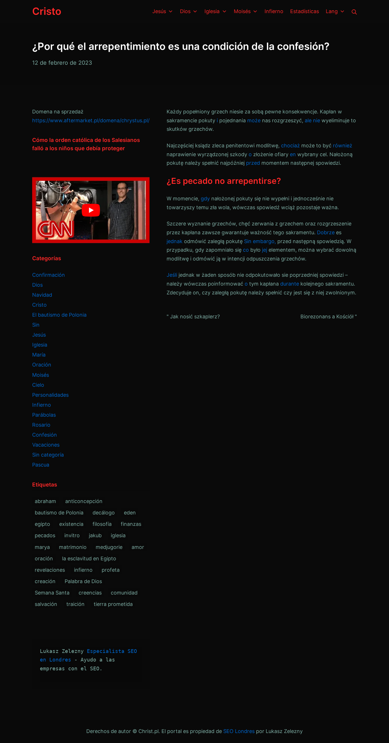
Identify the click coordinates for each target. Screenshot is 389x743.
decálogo (104, 513)
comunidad (124, 593)
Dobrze (326, 232)
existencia (71, 524)
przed (253, 163)
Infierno (41, 405)
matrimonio (73, 547)
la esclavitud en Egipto (89, 558)
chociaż (290, 145)
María (39, 355)
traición (75, 604)
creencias (90, 593)
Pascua (40, 465)
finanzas (131, 524)
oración (44, 558)
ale (308, 120)
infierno (83, 570)
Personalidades (50, 395)
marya (42, 547)
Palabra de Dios (83, 581)
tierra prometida (113, 604)
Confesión (44, 435)
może (254, 120)
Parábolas (44, 415)
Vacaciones (46, 445)
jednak (175, 241)
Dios (37, 285)
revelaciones (50, 570)
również (342, 145)
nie (316, 120)
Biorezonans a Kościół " (328, 316)
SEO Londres (239, 731)
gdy (205, 198)
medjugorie (109, 547)
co (246, 250)
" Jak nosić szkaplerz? (193, 316)
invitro (72, 535)
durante (289, 284)
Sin (36, 325)
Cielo (38, 385)
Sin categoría (48, 455)
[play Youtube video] (91, 210)
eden (130, 513)
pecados (45, 535)
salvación (46, 604)
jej (264, 250)
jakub (95, 535)
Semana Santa (52, 593)
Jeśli (172, 275)
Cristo (39, 305)
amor (138, 547)
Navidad (42, 295)
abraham (45, 501)
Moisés (40, 375)
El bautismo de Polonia (59, 315)
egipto (42, 524)
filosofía (102, 524)
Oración (41, 365)
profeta (111, 570)
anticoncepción (84, 501)
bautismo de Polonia (59, 513)
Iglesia (39, 345)
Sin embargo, (260, 241)
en (293, 154)
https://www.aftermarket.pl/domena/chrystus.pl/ (91, 120)
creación (45, 581)
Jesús (39, 335)
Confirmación (48, 275)
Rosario (41, 425)
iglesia (118, 535)
